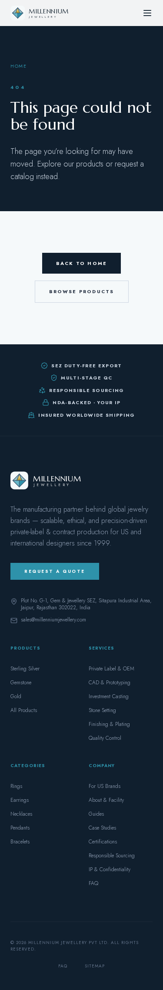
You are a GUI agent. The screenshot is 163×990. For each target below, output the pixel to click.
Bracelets (20, 842)
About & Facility (106, 800)
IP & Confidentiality (109, 869)
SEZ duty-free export (86, 365)
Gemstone (20, 682)
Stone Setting (102, 710)
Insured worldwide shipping (86, 415)
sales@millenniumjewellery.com (53, 620)
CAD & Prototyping (109, 682)
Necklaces (21, 814)
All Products (23, 710)
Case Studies (102, 828)
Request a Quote (54, 571)
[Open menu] (147, 13)
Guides (96, 814)
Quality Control (105, 738)
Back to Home (81, 263)
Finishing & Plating (109, 724)
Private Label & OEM (111, 669)
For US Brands (104, 786)
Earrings (19, 800)
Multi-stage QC (86, 377)
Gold (15, 696)
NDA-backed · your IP (86, 402)
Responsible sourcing (86, 390)
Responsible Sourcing (112, 855)
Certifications (103, 842)
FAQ (93, 883)
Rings (16, 786)
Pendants (20, 828)
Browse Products (81, 291)
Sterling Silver (25, 669)
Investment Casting (109, 696)
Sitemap (95, 966)
